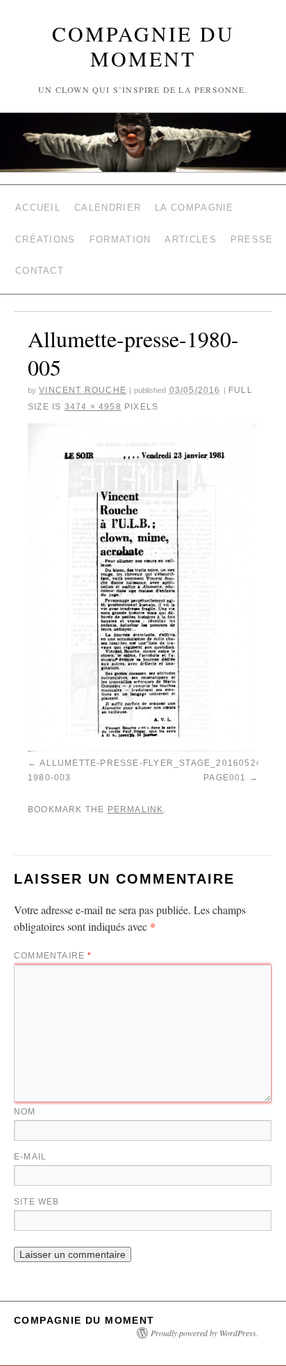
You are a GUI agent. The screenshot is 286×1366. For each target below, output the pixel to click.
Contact (39, 257)
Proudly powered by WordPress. (204, 1309)
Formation (120, 231)
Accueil (37, 205)
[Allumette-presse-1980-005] (143, 572)
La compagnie (194, 205)
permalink (136, 788)
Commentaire (53, 932)
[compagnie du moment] (143, 142)
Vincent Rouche (82, 374)
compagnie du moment (143, 45)
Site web (37, 1178)
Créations (45, 231)
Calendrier (107, 205)
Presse (252, 231)
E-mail (30, 1133)
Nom (25, 1088)
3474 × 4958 (93, 391)
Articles (190, 231)
